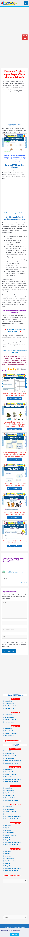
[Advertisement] (14, 21)
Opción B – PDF (18, 213)
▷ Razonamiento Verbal (10, 763)
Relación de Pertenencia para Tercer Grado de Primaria (14, 513)
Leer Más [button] (17, 930)
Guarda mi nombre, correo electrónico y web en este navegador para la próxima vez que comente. (14, 644)
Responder (24, 582)
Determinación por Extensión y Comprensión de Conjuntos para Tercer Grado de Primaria (14, 455)
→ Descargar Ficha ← (14, 398)
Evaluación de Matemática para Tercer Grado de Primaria (14, 394)
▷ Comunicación (8, 703)
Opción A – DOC (8, 213)
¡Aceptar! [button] (14, 934)
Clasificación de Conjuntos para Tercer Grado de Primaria (14, 484)
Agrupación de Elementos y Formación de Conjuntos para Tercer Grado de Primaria (14, 424)
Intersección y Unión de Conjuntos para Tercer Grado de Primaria (14, 542)
